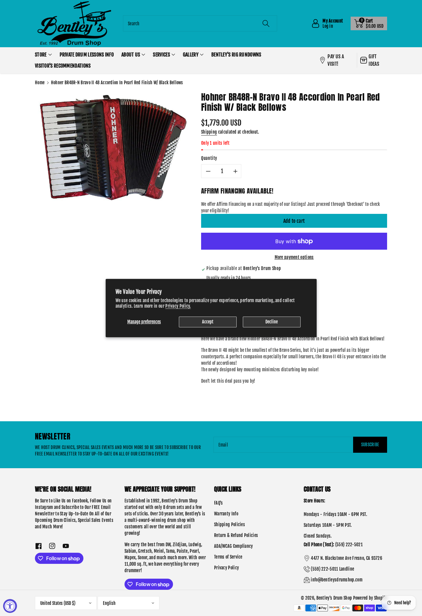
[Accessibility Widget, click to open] (10, 606)
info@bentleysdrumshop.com (336, 579)
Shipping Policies (229, 524)
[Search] (265, 23)
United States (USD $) (57, 603)
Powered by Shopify (370, 598)
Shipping (209, 132)
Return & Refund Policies (236, 535)
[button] (368, 23)
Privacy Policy (226, 567)
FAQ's (218, 503)
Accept (207, 321)
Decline (271, 321)
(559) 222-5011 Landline (332, 569)
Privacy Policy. (178, 305)
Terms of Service (228, 557)
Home (39, 82)
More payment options (294, 257)
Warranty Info (226, 513)
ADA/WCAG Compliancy (233, 546)
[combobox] (200, 23)
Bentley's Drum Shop (334, 598)
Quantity (209, 158)
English (109, 603)
